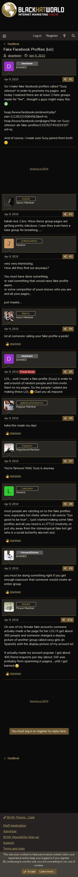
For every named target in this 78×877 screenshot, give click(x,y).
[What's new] (64, 36)
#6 (70, 418)
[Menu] (4, 36)
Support (8, 843)
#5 (70, 372)
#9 (70, 568)
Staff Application (14, 826)
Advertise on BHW (39, 168)
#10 (70, 620)
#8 (70, 504)
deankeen (14, 56)
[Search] (73, 36)
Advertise (10, 831)
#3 (70, 256)
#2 (70, 214)
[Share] (65, 79)
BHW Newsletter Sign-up (21, 837)
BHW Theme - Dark (20, 817)
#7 (70, 461)
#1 (70, 79)
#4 (70, 329)
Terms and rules (14, 849)
